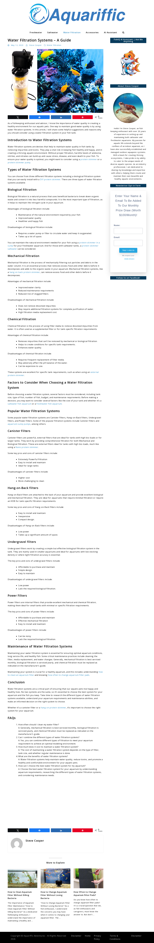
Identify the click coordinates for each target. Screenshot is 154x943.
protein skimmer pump (19, 162)
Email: (117, 237)
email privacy (129, 259)
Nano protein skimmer (27, 447)
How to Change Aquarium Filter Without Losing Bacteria (54, 895)
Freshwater (36, 32)
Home (88, 935)
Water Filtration (72, 32)
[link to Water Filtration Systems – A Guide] (55, 81)
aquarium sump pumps (19, 424)
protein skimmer (88, 159)
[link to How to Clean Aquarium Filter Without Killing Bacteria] (22, 878)
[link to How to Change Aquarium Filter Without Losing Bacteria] (55, 878)
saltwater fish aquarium (19, 403)
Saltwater (52, 32)
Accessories (92, 32)
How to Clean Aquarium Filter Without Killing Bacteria (20, 895)
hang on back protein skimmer (25, 272)
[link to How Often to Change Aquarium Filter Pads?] (88, 878)
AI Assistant (110, 32)
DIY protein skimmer (50, 179)
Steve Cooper (35, 45)
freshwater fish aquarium (49, 403)
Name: (117, 225)
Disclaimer (76, 935)
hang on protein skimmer (53, 707)
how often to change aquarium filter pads (68, 675)
